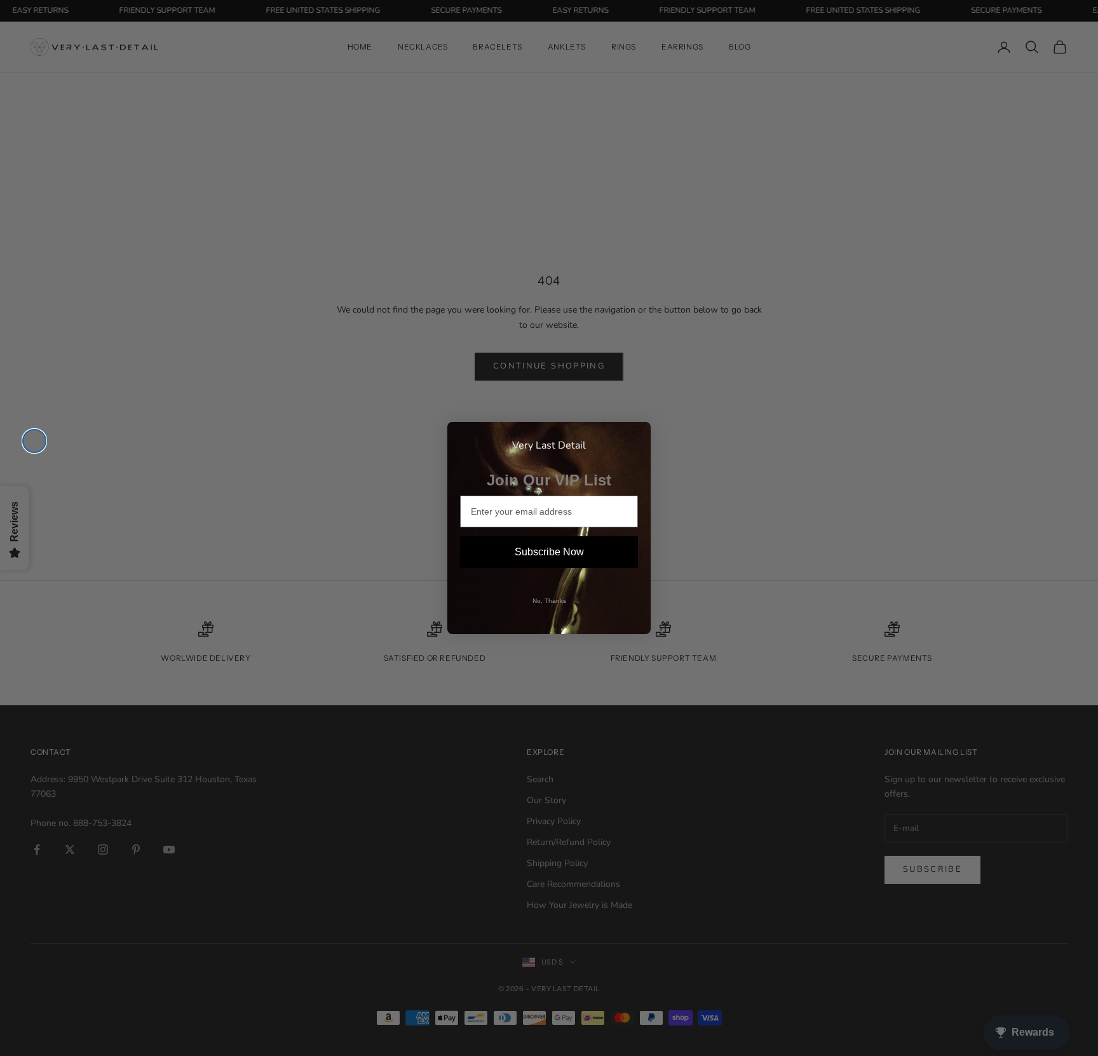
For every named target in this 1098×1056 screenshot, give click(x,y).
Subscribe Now (549, 551)
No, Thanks (549, 600)
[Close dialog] (34, 441)
